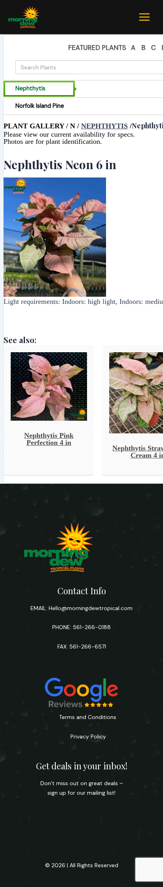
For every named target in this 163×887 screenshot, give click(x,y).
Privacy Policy (87, 736)
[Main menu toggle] (144, 17)
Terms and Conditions (87, 717)
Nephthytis (104, 126)
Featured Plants (97, 47)
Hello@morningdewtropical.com (91, 608)
